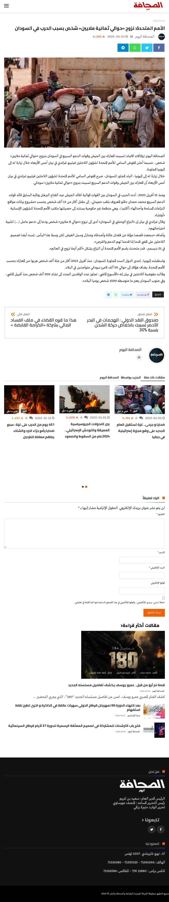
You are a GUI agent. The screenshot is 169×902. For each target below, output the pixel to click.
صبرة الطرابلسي (133, 715)
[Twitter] (152, 830)
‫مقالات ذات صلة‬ (154, 378)
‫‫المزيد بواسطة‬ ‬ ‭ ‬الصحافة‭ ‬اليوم (120, 378)
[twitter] (147, 48)
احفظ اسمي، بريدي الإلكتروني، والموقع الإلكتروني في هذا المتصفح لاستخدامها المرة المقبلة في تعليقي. (119, 602)
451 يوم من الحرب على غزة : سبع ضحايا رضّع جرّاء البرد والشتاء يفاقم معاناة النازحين (30, 430)
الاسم (161, 552)
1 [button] (86, 487)
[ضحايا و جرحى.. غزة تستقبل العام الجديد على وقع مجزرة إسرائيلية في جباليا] (140, 399)
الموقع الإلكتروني (158, 583)
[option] (140, 412)
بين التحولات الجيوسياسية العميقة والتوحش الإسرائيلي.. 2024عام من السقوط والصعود (87, 430)
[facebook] (158, 48)
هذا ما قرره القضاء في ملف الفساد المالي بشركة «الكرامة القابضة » (43, 320)
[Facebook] (161, 830)
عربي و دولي (122, 411)
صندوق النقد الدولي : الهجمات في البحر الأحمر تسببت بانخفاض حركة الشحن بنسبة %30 (122, 322)
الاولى (135, 411)
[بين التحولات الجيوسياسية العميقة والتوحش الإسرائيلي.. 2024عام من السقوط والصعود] (84, 399)
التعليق (160, 514)
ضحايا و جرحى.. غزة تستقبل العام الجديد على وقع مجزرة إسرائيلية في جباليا (141, 430)
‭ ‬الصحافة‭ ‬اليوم (145, 37)
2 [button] (83, 487)
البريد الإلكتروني (157, 567)
